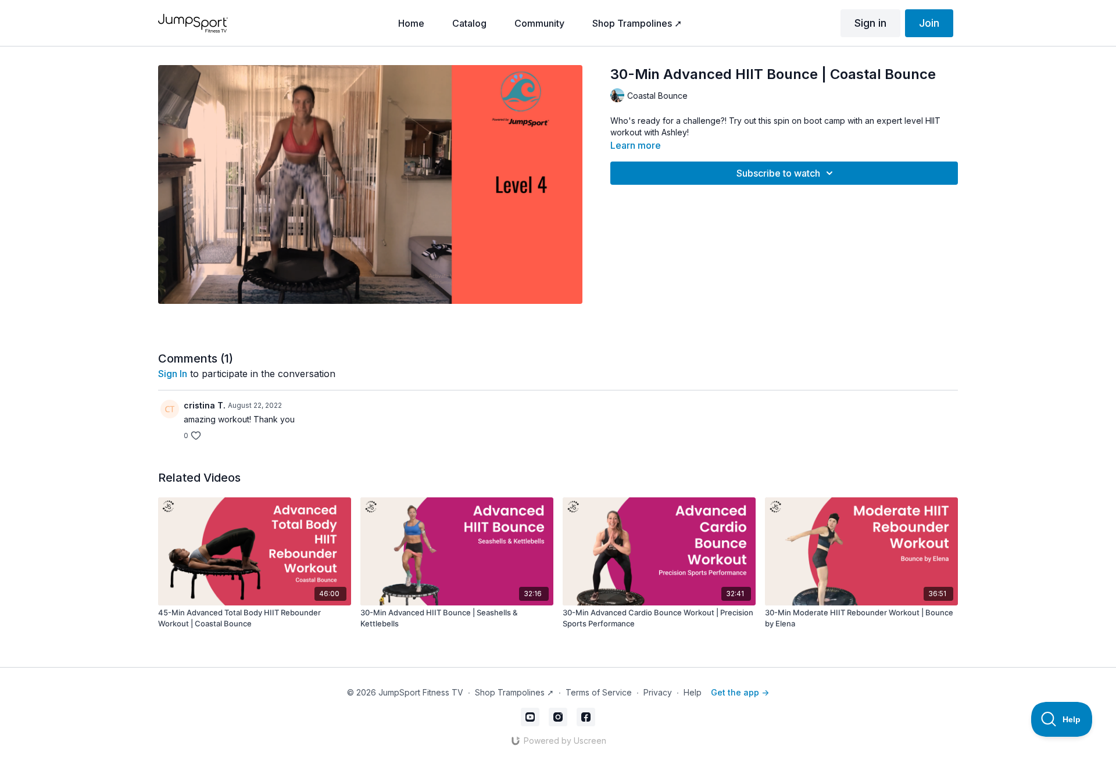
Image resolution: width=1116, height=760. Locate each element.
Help (693, 692)
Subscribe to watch (778, 173)
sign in (172, 373)
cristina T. (205, 405)
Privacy (657, 692)
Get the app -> (740, 692)
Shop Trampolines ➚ (514, 692)
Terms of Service (599, 692)
